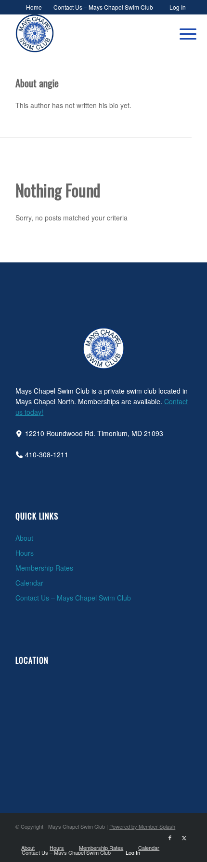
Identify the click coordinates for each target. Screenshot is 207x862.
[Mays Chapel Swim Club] (85, 33)
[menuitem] (34, 7)
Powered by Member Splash (142, 826)
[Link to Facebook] (170, 837)
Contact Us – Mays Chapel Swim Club (73, 597)
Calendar (29, 583)
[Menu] (183, 33)
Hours (24, 553)
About (24, 538)
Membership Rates (44, 568)
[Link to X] (184, 837)
